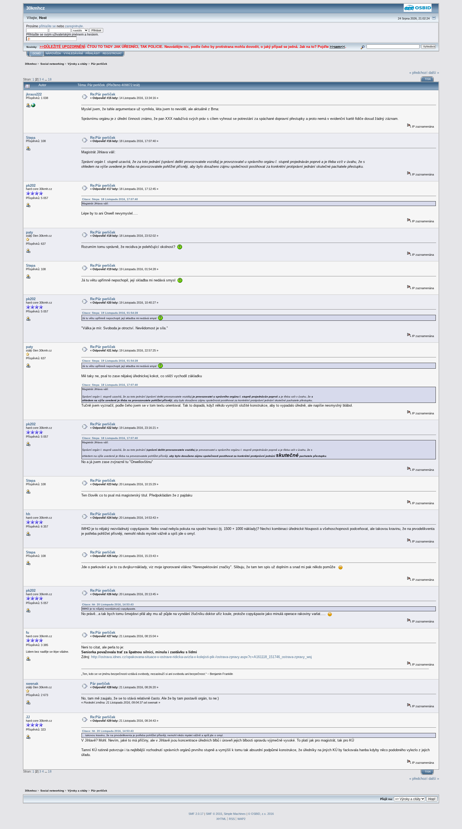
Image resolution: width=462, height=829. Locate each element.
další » (434, 73)
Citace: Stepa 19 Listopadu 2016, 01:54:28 (110, 312)
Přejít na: (386, 799)
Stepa (30, 138)
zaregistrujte (74, 26)
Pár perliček (100, 684)
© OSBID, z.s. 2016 (261, 813)
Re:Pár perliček (102, 94)
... (46, 79)
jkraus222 (34, 94)
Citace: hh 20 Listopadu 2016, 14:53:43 (108, 604)
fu (27, 633)
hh (28, 514)
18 (50, 79)
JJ (28, 717)
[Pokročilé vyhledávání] (362, 46)
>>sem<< (337, 47)
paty (29, 232)
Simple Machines (235, 813)
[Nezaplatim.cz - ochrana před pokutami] (33, 106)
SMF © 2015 (214, 813)
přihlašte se (47, 26)
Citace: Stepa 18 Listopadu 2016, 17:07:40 (110, 199)
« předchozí (418, 73)
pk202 (31, 186)
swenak (32, 684)
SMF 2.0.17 (195, 813)
